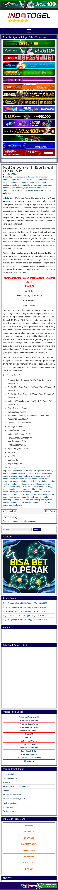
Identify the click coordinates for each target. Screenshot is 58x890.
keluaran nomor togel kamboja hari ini (35, 484)
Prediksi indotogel (10, 803)
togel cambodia (17, 188)
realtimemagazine (10, 778)
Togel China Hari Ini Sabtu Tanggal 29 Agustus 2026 (23, 616)
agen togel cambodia (13, 177)
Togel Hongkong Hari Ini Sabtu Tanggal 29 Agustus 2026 (25, 620)
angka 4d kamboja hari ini (18, 471)
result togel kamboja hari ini (40, 497)
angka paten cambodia (20, 180)
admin (7, 174)
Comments (9, 193)
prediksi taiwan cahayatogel (14, 799)
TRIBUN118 (29, 856)
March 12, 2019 (19, 174)
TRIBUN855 (29, 838)
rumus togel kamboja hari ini (14, 500)
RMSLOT (29, 825)
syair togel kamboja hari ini (31, 502)
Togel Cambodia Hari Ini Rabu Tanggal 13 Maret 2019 (28, 169)
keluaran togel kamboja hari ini (15, 486)
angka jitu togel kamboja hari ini (15, 473)
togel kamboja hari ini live (18, 505)
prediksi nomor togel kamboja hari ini (30, 492)
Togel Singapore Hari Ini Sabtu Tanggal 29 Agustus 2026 (25, 603)
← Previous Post (9, 511)
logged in (16, 521)
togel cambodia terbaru (24, 190)
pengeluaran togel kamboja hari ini (21, 489)
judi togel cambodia (26, 182)
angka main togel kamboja (19, 476)
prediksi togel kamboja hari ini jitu (16, 497)
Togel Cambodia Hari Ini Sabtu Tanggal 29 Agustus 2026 (25, 607)
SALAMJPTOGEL (29, 844)
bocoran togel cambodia (39, 180)
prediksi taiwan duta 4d (12, 795)
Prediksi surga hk (10, 811)
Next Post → (50, 511)
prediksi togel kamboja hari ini (42, 494)
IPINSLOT (29, 869)
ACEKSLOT (29, 832)
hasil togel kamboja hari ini (40, 481)
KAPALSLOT (29, 863)
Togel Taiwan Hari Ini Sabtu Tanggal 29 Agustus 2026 (24, 611)
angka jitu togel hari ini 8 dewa (40, 471)
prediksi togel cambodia (20, 185)
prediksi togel (8, 807)
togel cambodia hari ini (33, 188)
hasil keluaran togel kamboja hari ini (30, 479)
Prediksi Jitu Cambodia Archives (15, 787)
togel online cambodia (42, 190)
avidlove (6, 782)
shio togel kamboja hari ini (36, 500)
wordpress (7, 791)
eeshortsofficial (9, 774)
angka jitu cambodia (30, 177)
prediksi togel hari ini (39, 185)
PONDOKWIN (29, 850)
